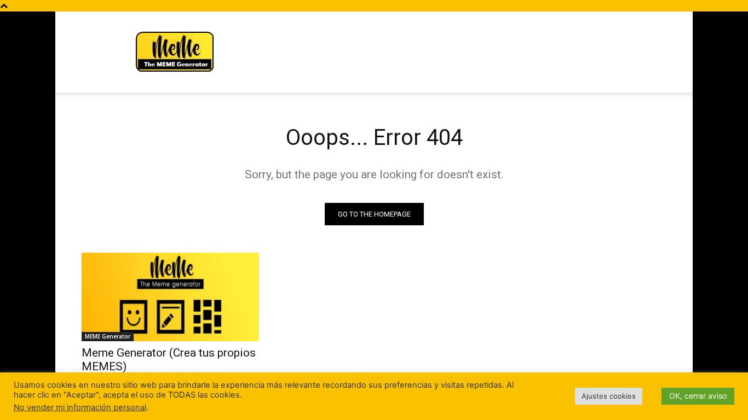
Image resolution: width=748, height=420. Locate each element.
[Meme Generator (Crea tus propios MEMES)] (170, 297)
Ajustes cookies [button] (609, 396)
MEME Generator (107, 336)
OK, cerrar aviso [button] (698, 395)
